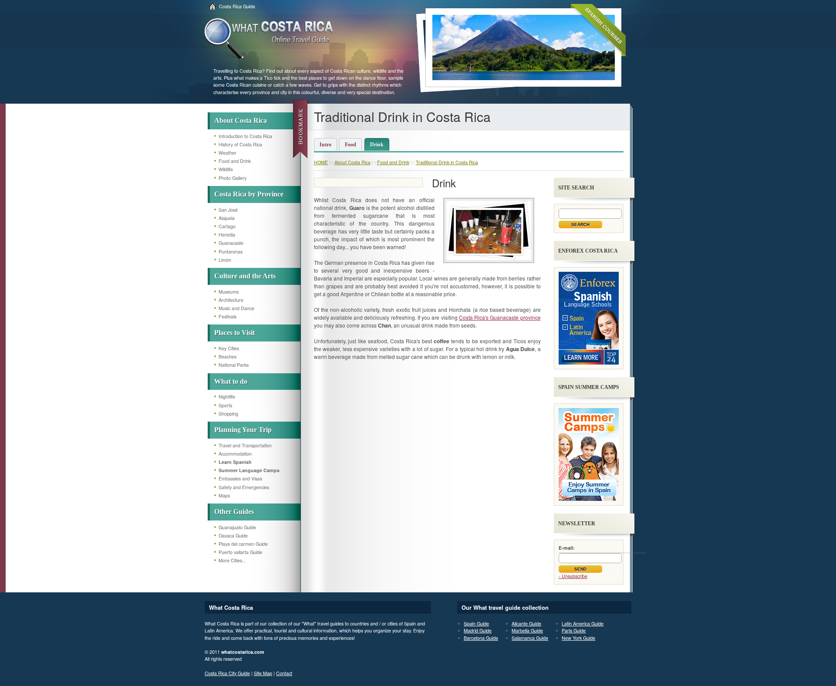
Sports (225, 405)
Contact (284, 673)
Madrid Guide (478, 630)
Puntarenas (231, 251)
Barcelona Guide (481, 638)
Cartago (227, 226)
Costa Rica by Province (248, 194)
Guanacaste (231, 243)
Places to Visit (234, 332)
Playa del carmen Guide (243, 544)
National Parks (234, 365)
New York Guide (578, 638)
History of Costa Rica (240, 144)
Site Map (263, 673)
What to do (230, 381)
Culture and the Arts (245, 276)
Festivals (227, 316)
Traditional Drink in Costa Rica (447, 162)
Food (350, 145)
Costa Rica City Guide (227, 673)
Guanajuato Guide (237, 527)
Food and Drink (235, 161)
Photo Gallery (232, 178)
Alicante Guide (526, 623)
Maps (224, 495)
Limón (225, 260)
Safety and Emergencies (244, 487)
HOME (321, 162)
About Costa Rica (240, 120)
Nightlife (227, 396)
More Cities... (232, 560)
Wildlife (226, 169)
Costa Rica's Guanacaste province (500, 317)
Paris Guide (574, 630)
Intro (325, 145)
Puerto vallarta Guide (240, 552)
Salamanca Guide (530, 638)
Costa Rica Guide (237, 6)
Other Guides (234, 511)
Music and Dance (236, 308)
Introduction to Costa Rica (245, 136)
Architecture (231, 300)
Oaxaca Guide (233, 535)
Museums (229, 291)
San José (228, 209)
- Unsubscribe (573, 576)
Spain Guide (476, 623)
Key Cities (229, 348)
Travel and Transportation (245, 445)
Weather (227, 152)
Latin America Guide (582, 623)
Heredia (227, 234)
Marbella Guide (527, 630)
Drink (377, 145)
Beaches (227, 356)
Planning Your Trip (243, 429)
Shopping (228, 413)
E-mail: (567, 547)
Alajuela (227, 218)
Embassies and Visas (240, 478)
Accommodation (235, 453)
